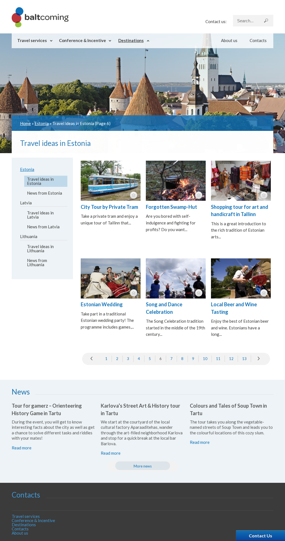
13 (244, 358)
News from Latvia (43, 226)
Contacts (258, 40)
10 (205, 358)
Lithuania (28, 236)
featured (133, 195)
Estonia (42, 123)
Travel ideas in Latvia (40, 214)
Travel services (32, 40)
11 (218, 358)
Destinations (131, 40)
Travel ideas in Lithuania (40, 248)
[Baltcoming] (40, 25)
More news (143, 466)
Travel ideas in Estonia (40, 181)
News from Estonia (44, 192)
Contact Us (260, 535)
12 (231, 358)
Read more (21, 447)
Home (25, 123)
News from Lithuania (37, 262)
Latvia (26, 202)
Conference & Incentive (82, 40)
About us (229, 40)
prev (92, 359)
